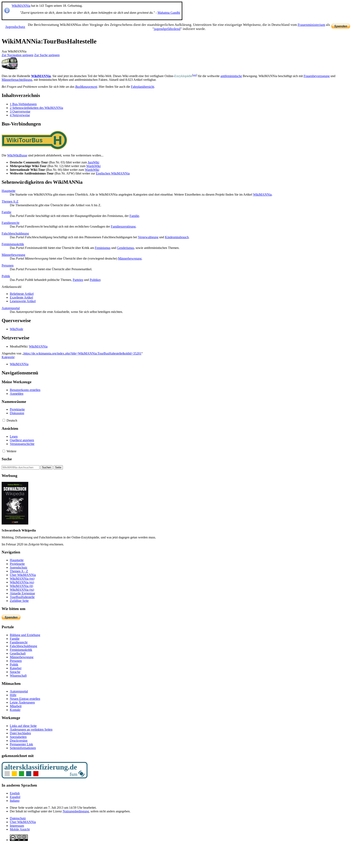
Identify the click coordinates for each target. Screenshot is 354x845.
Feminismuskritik (13, 244)
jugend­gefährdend (167, 29)
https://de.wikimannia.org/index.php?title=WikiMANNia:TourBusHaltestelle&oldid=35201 (82, 353)
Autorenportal (11, 308)
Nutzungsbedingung (76, 811)
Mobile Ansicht (20, 829)
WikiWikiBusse (17, 155)
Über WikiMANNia (23, 822)
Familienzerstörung (123, 226)
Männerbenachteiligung (17, 79)
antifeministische (231, 76)
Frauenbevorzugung (317, 76)
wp (194, 74)
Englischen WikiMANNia (113, 173)
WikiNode (16, 329)
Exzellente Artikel (21, 297)
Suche (7, 459)
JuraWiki (93, 162)
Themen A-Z (10, 201)
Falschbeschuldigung (15, 233)
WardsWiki (93, 166)
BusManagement (86, 86)
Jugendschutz (15, 27)
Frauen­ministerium (311, 25)
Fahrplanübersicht (142, 86)
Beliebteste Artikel (22, 293)
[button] (3, 420)
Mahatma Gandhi (169, 12)
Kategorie (8, 357)
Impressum (17, 825)
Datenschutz (18, 818)
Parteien (78, 280)
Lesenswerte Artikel (23, 301)
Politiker (95, 280)
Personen (8, 265)
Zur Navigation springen (17, 55)
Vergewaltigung (148, 237)
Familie (6, 212)
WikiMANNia (21, 5)
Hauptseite (8, 191)
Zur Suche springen (47, 55)
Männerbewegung (13, 255)
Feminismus (102, 248)
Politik (6, 276)
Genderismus (125, 248)
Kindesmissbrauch (177, 237)
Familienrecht (10, 223)
